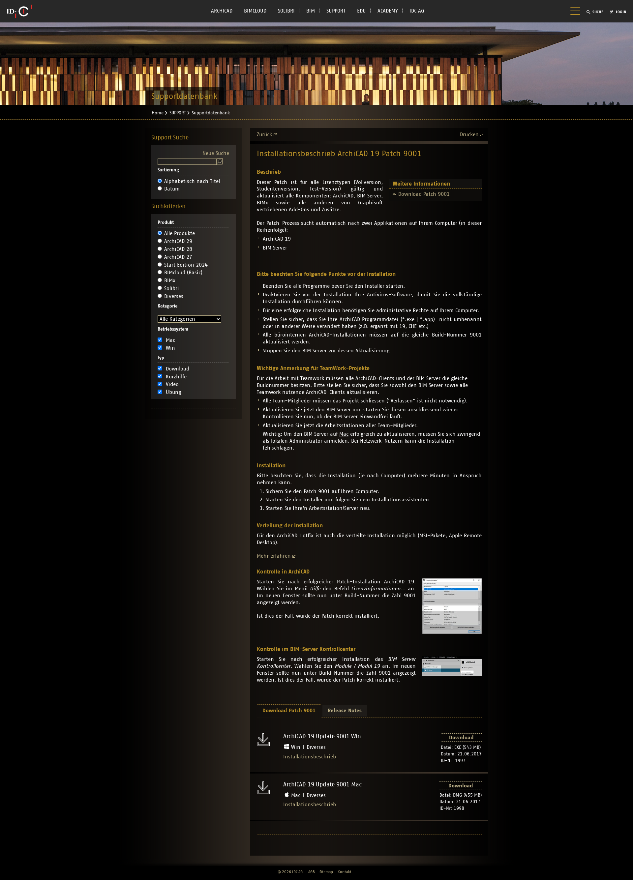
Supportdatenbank (211, 113)
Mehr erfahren (274, 556)
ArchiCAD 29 (178, 241)
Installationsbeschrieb (309, 756)
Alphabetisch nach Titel (192, 181)
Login (621, 12)
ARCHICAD (221, 11)
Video (172, 384)
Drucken (469, 134)
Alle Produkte (179, 233)
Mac (170, 340)
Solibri (171, 288)
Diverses (173, 296)
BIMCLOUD (255, 11)
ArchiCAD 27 (178, 257)
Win (170, 348)
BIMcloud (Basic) (183, 272)
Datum (172, 188)
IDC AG (416, 11)
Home (158, 113)
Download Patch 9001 (424, 194)
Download (177, 368)
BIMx (169, 280)
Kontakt (344, 872)
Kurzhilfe (176, 376)
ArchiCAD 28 (178, 249)
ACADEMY (387, 11)
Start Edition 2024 (186, 265)
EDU (361, 11)
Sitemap (326, 872)
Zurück (264, 134)
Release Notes (345, 710)
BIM (310, 11)
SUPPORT (336, 11)
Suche (597, 12)
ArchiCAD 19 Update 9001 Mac (322, 785)
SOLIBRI (286, 11)
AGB (311, 872)
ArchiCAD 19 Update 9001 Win (322, 737)
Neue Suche (215, 153)
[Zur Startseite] (20, 11)
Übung (173, 392)
